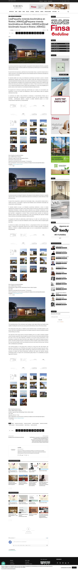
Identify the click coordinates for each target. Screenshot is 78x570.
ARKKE (13, 423)
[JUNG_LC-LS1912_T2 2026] (60, 67)
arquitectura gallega (35, 423)
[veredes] (9, 30)
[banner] (60, 209)
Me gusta (67, 43)
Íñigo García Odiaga (60, 272)
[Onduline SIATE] (60, 105)
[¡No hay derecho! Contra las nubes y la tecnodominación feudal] (23, 510)
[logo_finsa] (60, 28)
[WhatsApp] (24, 33)
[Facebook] (61, 1)
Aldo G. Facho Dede (60, 297)
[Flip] (40, 33)
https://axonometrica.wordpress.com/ (61, 254)
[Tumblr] (68, 1)
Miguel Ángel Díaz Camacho (61, 261)
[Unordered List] (22, 545)
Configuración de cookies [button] (66, 567)
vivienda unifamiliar (18, 16)
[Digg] (38, 33)
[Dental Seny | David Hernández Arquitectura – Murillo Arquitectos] (13, 478)
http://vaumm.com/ (58, 274)
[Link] (26, 545)
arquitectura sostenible (43, 423)
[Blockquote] (23, 545)
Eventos (53, 178)
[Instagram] (64, 1)
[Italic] (15, 545)
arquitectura (16, 14)
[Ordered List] (20, 545)
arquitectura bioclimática (19, 423)
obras (12, 14)
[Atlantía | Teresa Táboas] (43, 466)
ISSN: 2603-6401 (43, 559)
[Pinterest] (67, 1)
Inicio (9, 14)
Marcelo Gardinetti (60, 287)
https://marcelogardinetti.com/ (60, 290)
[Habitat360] (60, 124)
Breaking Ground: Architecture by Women (16, 437)
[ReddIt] (30, 33)
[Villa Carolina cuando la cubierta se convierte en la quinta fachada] (23, 478)
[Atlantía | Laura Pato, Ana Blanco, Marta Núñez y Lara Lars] (13, 466)
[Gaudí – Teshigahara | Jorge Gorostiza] (33, 466)
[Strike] (18, 545)
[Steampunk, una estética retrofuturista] (33, 510)
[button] (68, 11)
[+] (29, 545)
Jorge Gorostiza (59, 246)
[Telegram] (35, 33)
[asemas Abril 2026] (60, 86)
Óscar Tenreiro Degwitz (61, 277)
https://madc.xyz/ (58, 264)
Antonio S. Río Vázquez (60, 282)
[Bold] (14, 545)
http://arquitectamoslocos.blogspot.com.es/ (62, 259)
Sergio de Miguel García (61, 303)
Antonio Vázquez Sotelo (17, 164)
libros (20, 512)
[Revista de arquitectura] (18, 7)
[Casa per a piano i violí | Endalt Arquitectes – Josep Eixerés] (13, 510)
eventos (41, 480)
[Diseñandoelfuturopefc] (60, 165)
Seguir (67, 48)
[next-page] (11, 488)
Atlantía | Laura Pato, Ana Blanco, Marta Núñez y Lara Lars (13, 471)
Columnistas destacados (56, 243)
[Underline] (17, 545)
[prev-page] (9, 488)
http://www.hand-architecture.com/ (60, 305)
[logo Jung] (60, 22)
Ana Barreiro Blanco (60, 267)
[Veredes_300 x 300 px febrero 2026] (60, 146)
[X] (19, 33)
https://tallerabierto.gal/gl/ (59, 269)
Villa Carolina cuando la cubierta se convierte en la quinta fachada (23, 483)
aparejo (20, 480)
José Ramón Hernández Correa (62, 256)
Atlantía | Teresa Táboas (43, 470)
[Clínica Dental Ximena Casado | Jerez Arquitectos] (23, 466)
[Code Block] (25, 545)
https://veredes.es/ (20, 449)
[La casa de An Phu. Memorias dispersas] (33, 498)
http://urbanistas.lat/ (58, 300)
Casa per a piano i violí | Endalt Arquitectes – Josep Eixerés (13, 515)
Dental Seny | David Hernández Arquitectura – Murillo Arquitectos (13, 483)
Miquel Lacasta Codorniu (61, 251)
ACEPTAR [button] (74, 567)
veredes (12, 30)
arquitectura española (27, 423)
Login (47, 537)
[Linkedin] (65, 1)
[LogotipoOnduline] (60, 34)
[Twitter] (62, 1)
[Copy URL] (43, 33)
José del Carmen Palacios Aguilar (61, 293)
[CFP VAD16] (60, 190)
